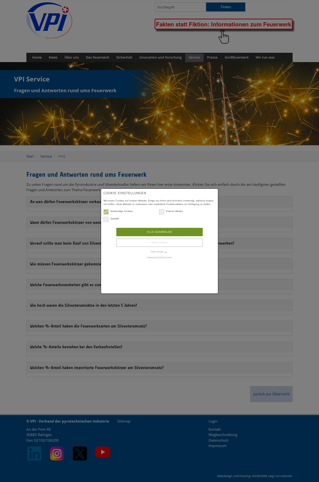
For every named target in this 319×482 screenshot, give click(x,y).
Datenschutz (166, 257)
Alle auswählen (159, 232)
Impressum (152, 257)
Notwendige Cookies (121, 211)
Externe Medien (174, 211)
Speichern (159, 242)
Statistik (114, 218)
